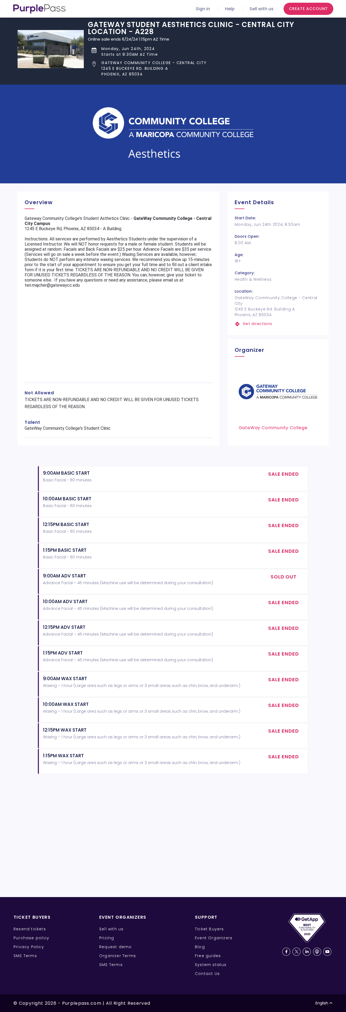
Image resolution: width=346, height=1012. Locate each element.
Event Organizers (213, 938)
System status (211, 964)
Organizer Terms (117, 955)
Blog (200, 947)
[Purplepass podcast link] (317, 952)
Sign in (203, 9)
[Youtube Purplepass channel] (327, 952)
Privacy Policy (29, 947)
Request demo (115, 947)
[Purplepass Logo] (39, 9)
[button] (208, 68)
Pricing (106, 938)
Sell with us (261, 9)
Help (230, 9)
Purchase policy (31, 938)
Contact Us (207, 973)
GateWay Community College (273, 428)
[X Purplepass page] (296, 952)
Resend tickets (30, 929)
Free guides (208, 955)
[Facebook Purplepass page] (286, 952)
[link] (278, 323)
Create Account (308, 8)
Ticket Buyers (209, 929)
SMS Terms (25, 955)
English (321, 1003)
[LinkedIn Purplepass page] (307, 952)
